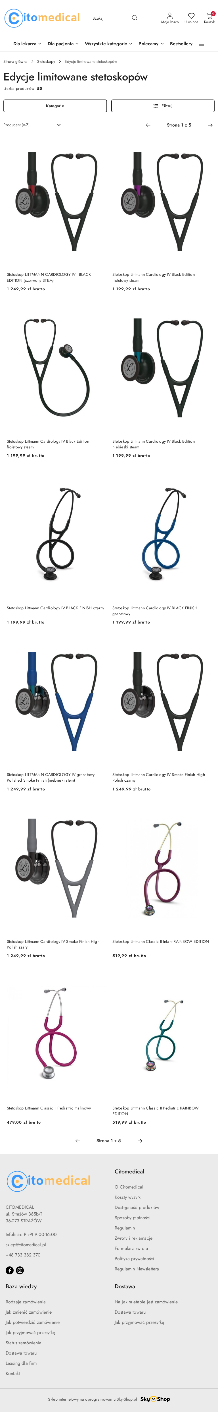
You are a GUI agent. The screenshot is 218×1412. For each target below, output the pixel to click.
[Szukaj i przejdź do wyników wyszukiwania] (135, 18)
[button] (151, 44)
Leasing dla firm (21, 1363)
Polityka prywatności (134, 1258)
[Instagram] (20, 1270)
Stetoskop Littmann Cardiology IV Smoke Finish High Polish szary (53, 944)
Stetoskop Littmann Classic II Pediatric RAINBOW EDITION (155, 1111)
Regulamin (125, 1228)
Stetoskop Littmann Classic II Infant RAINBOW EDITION (160, 941)
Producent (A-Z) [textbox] (16, 125)
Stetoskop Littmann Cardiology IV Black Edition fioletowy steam (153, 277)
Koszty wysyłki (128, 1197)
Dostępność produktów (137, 1207)
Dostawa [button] (125, 1286)
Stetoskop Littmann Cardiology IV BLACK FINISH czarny (55, 608)
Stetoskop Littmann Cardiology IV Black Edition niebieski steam (153, 444)
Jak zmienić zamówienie (29, 1312)
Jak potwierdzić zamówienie (33, 1322)
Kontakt (13, 1373)
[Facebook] (10, 1270)
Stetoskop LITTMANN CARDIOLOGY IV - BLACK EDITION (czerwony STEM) (49, 277)
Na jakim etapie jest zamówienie (146, 1302)
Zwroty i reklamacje (133, 1238)
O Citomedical (129, 1187)
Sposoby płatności (132, 1217)
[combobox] (32, 125)
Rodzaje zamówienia (26, 1302)
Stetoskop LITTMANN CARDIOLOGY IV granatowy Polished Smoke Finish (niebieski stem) (51, 777)
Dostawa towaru (21, 1353)
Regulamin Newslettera (137, 1269)
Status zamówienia (23, 1342)
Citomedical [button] (129, 1171)
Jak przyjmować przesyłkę (30, 1332)
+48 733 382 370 (23, 1255)
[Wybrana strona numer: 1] (179, 125)
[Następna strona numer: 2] (210, 125)
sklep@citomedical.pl (26, 1244)
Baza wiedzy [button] (21, 1286)
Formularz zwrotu (131, 1248)
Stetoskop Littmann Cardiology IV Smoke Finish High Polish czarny (158, 777)
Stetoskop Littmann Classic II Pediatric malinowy (49, 1108)
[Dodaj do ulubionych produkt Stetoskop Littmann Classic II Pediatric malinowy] (99, 975)
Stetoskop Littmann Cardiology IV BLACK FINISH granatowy (155, 610)
